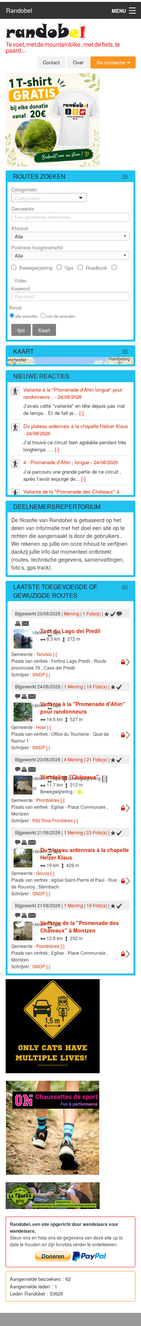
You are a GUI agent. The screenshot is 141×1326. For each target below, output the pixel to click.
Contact (51, 62)
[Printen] (18, 623)
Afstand (19, 228)
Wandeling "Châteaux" (69, 777)
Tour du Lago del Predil (70, 631)
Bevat (15, 307)
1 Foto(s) (92, 613)
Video (20, 280)
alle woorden (26, 316)
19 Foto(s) (96, 905)
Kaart (23, 351)
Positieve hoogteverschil (37, 247)
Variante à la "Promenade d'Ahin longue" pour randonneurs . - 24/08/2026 (72, 393)
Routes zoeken (39, 176)
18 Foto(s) (96, 686)
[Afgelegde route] (112, 613)
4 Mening (73, 759)
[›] (81, 412)
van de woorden (60, 316)
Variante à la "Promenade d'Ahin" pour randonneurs (82, 707)
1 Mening (73, 686)
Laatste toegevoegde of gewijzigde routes (55, 590)
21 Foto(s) (96, 759)
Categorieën (25, 193)
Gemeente (22, 208)
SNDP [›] (41, 674)
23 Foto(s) (96, 832)
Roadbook (96, 267)
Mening (71, 613)
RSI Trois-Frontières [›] (55, 820)
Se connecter (112, 62)
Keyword (20, 288)
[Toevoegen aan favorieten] (106, 613)
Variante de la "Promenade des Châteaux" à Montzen (79, 926)
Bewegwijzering (35, 267)
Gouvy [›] (45, 873)
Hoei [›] (43, 727)
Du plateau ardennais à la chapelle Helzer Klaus (84, 853)
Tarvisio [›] (46, 654)
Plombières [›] (50, 800)
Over (78, 62)
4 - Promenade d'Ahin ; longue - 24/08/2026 (70, 462)
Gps (69, 267)
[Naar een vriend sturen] (25, 623)
